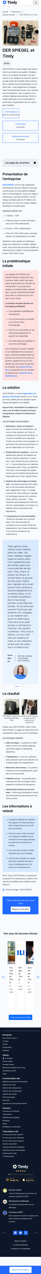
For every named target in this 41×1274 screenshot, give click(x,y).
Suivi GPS (6, 1100)
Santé (5, 1124)
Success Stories (9, 15)
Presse (5, 1044)
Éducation (6, 1121)
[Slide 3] (24, 686)
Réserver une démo (20, 1270)
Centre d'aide (7, 1061)
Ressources (16, 12)
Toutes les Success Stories (20, 1017)
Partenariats (7, 1047)
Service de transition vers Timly (14, 1068)
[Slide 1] (16, 686)
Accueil (5, 12)
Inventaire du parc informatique (14, 1150)
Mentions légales (20, 1241)
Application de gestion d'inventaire (15, 1082)
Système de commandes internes (15, 1103)
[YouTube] (20, 1233)
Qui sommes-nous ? (10, 1038)
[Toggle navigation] (35, 2)
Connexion (9, 1058)
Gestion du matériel (10, 1144)
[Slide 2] (20, 686)
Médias (7, 63)
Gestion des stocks (10, 1094)
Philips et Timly (20, 973)
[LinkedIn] (15, 1233)
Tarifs (5, 1074)
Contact (5, 1041)
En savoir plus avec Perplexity (13, 1138)
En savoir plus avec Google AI (13, 1141)
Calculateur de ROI (9, 1071)
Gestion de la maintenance (12, 1091)
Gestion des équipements (12, 1088)
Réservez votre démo (20, 909)
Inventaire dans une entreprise (13, 1147)
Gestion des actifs (9, 1085)
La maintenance (8, 1156)
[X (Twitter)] (26, 1233)
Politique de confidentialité (20, 1249)
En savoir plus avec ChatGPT (13, 1135)
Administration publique (11, 1117)
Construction (7, 1114)
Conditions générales (20, 1245)
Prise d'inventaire (9, 1097)
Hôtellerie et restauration (12, 1127)
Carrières (6, 1050)
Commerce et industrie (11, 1111)
